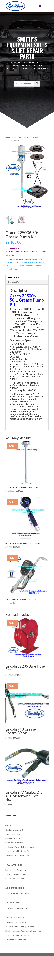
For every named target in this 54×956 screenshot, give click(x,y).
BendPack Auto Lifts (14, 843)
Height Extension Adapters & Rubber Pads (23, 931)
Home (7, 137)
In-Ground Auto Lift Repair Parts (19, 847)
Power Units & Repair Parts (17, 855)
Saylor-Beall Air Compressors (17, 893)
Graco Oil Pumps (12, 269)
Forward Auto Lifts (13, 838)
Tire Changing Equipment (16, 908)
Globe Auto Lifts (12, 834)
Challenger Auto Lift (14, 830)
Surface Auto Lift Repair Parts (18, 851)
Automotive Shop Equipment (32, 262)
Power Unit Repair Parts (15, 922)
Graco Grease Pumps (14, 265)
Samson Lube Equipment (16, 874)
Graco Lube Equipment (20, 137)
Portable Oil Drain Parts (15, 939)
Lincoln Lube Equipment (15, 870)
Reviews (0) (13, 282)
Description (13, 277)
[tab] (27, 277)
